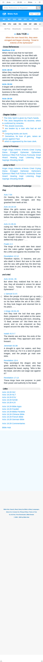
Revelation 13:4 (11, 360)
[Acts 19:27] (3, 301)
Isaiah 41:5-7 (9, 334)
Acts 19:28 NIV (8, 392)
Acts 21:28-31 (10, 224)
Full (17, 155)
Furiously (31, 155)
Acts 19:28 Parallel (10, 409)
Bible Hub (6, 427)
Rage (38, 157)
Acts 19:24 (7, 84)
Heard (5, 157)
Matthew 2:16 (8, 50)
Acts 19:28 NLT (9, 395)
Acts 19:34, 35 (10, 279)
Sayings (5, 160)
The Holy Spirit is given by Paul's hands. (21, 118)
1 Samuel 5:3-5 (10, 294)
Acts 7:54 (8, 195)
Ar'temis (25, 150)
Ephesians (36, 152)
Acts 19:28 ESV (9, 397)
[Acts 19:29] (40, 301)
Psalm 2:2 (8, 244)
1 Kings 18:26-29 (11, 311)
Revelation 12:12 (11, 256)
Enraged (14, 152)
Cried (31, 150)
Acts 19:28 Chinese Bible (13, 414)
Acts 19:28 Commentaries (13, 423)
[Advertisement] (21, 447)
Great (38, 155)
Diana (4, 152)
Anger (4, 150)
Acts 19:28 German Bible (13, 419)
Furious (23, 155)
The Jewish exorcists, (14, 126)
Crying (38, 150)
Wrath (20, 160)
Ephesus (6, 155)
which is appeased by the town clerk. (21, 141)
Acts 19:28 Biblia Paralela (13, 412)
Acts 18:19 (7, 70)
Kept (21, 157)
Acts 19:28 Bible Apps (12, 406)
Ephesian (25, 152)
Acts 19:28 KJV (9, 402)
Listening (30, 157)
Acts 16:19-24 (10, 207)
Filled (13, 155)
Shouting (14, 160)
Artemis (17, 150)
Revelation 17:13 (11, 378)
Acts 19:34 (7, 99)
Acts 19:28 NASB (10, 400)
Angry (10, 150)
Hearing (13, 157)
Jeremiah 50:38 (11, 346)
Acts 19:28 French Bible (12, 417)
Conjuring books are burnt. (16, 134)
